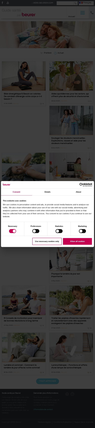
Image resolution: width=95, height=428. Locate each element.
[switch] (35, 231)
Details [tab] (48, 192)
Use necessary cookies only (47, 241)
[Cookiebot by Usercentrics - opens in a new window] (81, 185)
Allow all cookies (77, 241)
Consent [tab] (16, 192)
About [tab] (78, 192)
